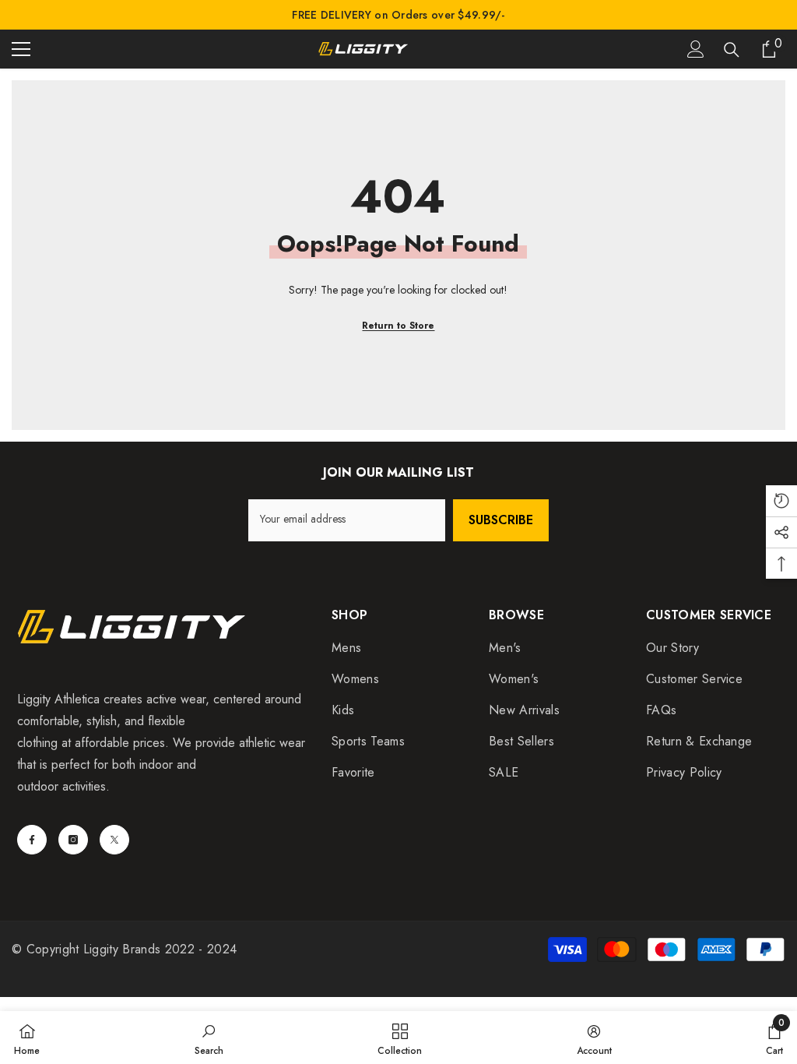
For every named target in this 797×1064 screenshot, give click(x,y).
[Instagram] (73, 839)
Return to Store (398, 326)
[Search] (731, 50)
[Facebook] (32, 839)
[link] (209, 1037)
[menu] (21, 49)
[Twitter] (114, 839)
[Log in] (695, 49)
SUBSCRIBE (501, 520)
